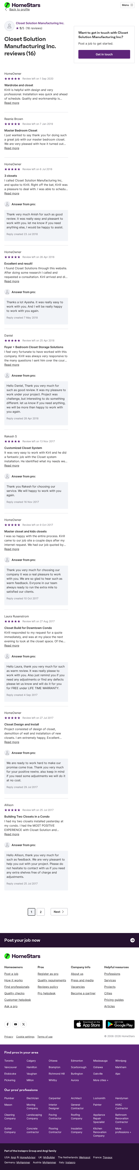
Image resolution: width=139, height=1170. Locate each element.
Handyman (121, 1098)
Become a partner (83, 993)
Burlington (77, 1073)
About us (77, 974)
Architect (76, 1098)
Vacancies (78, 987)
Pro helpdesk (47, 993)
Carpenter (55, 1098)
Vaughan (32, 1073)
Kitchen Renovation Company (99, 1132)
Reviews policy (48, 987)
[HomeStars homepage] (25, 5)
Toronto (8, 1060)
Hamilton (32, 1067)
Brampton (54, 1067)
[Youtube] (15, 1024)
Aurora (75, 1080)
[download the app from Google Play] (120, 1024)
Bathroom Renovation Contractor (122, 1118)
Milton (30, 1080)
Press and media (82, 980)
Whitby (53, 1080)
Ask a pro (11, 1006)
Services (110, 980)
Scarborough (78, 1067)
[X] (23, 1024)
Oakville (98, 1073)
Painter (97, 1104)
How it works (13, 980)
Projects (109, 987)
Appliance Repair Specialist (99, 1118)
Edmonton (77, 1060)
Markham (120, 1067)
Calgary (31, 1060)
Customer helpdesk (17, 1000)
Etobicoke (10, 1073)
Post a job (11, 974)
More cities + (100, 1080)
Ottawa (53, 1060)
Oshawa (98, 1067)
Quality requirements (52, 980)
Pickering (9, 1080)
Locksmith (99, 1098)
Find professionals (16, 987)
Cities (108, 993)
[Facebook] (7, 1024)
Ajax (117, 1073)
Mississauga (100, 1060)
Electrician (33, 1098)
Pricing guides (114, 1000)
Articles (109, 1006)
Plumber (9, 1098)
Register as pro (48, 974)
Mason (8, 1104)
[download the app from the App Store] (88, 1024)
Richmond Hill (57, 1073)
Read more (11, 103)
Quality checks (14, 993)
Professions (112, 974)
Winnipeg (120, 1060)
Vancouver (10, 1067)
